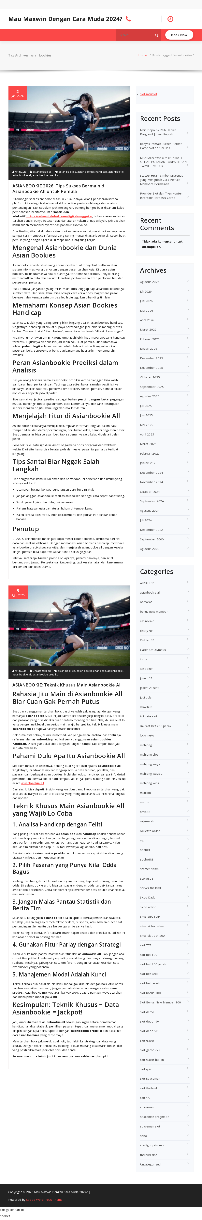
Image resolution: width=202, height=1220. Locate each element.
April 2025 (147, 434)
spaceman (147, 1107)
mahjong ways (150, 764)
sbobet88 (147, 859)
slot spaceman (150, 1078)
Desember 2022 (151, 530)
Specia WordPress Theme (44, 1199)
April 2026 (147, 320)
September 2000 (152, 539)
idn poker (146, 669)
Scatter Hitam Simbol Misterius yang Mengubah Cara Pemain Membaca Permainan (161, 179)
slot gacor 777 (150, 1050)
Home (142, 55)
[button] (156, 35)
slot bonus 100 (150, 993)
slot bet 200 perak (153, 964)
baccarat (146, 602)
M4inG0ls (20, 171)
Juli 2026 (146, 291)
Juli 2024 (146, 520)
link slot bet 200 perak (155, 726)
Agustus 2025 (149, 396)
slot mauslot (148, 94)
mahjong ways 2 (151, 773)
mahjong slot (149, 754)
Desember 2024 (151, 472)
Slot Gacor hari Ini (152, 1060)
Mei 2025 (146, 425)
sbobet (145, 850)
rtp (142, 840)
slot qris (146, 1069)
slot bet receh (150, 983)
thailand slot (148, 1155)
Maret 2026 (148, 329)
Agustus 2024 (149, 510)
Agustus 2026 (149, 282)
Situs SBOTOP (150, 916)
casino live (147, 621)
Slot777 (145, 1098)
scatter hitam (149, 869)
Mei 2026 (146, 310)
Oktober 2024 (150, 492)
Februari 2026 (150, 339)
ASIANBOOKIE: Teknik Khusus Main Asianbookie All (67, 685)
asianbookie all (42, 171)
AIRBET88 (147, 583)
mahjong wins (149, 783)
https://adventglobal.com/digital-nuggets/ (59, 216)
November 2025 (151, 368)
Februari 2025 (150, 453)
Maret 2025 (148, 444)
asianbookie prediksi (46, 175)
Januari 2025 (148, 463)
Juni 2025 (146, 415)
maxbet (145, 802)
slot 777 (146, 945)
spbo (143, 1136)
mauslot (145, 793)
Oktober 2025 (150, 377)
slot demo (147, 1012)
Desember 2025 (151, 358)
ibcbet (144, 659)
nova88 (145, 812)
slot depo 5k (148, 1031)
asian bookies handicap (92, 171)
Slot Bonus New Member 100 (160, 1002)
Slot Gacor (147, 1040)
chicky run (146, 631)
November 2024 (151, 482)
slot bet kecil (149, 974)
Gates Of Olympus (153, 650)
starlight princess (152, 1145)
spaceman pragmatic (154, 1117)
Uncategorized (42, 671)
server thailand (150, 888)
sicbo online (148, 907)
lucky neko (147, 735)
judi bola (146, 697)
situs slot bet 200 (152, 935)
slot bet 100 (148, 955)
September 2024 (152, 501)
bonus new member (154, 611)
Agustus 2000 (149, 549)
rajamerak (147, 821)
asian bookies (67, 171)
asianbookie (116, 171)
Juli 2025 (146, 406)
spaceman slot (150, 1126)
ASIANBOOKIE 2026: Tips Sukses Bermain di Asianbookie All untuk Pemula (59, 188)
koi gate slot (148, 716)
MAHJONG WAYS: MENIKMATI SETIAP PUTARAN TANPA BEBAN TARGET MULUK (163, 162)
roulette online (150, 831)
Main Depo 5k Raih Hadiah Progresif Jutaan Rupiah (158, 132)
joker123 (146, 678)
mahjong (146, 745)
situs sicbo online (152, 926)
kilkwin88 (146, 707)
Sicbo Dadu (147, 897)
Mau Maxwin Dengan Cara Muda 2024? (65, 18)
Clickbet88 (147, 640)
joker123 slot (149, 688)
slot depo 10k (149, 1021)
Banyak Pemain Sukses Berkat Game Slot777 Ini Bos (161, 146)
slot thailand (148, 1088)
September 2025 (152, 387)
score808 (146, 878)
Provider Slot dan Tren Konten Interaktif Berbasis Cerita (161, 195)
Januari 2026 (148, 348)
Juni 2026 (146, 301)
